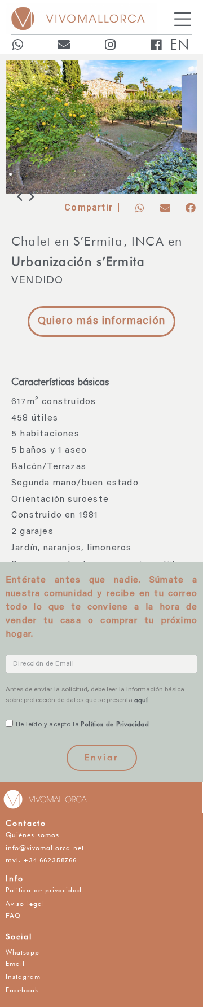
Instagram (23, 976)
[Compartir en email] (165, 207)
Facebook (22, 990)
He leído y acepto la (84, 724)
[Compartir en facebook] (190, 207)
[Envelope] (64, 44)
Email (15, 963)
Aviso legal (25, 903)
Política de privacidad (44, 890)
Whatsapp (22, 952)
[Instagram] (110, 44)
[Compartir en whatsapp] (139, 207)
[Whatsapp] (17, 44)
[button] (10, 174)
